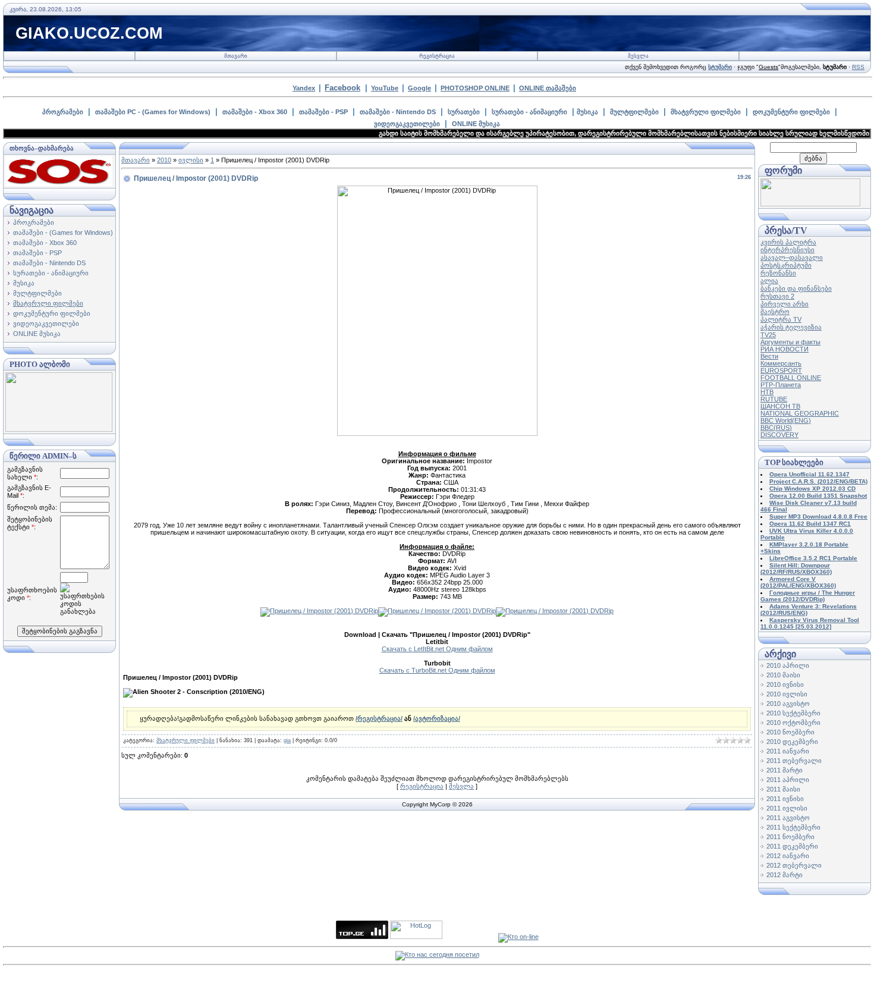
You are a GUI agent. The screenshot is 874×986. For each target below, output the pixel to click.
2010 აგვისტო (788, 703)
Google (419, 88)
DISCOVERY (779, 434)
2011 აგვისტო (788, 817)
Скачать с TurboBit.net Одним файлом (437, 670)
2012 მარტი (784, 874)
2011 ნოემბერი (790, 836)
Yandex (304, 88)
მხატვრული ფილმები (706, 111)
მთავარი (235, 56)
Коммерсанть (780, 363)
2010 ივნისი (785, 684)
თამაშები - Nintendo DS (398, 111)
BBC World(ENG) (785, 420)
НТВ (767, 391)
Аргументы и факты (790, 342)
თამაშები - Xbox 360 (254, 111)
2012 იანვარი (787, 855)
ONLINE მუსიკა (476, 123)
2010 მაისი (783, 675)
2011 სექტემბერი (793, 827)
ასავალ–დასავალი (791, 257)
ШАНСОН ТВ (780, 406)
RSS (858, 67)
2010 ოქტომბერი (793, 722)
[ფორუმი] (810, 204)
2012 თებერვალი (794, 865)
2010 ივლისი (786, 694)
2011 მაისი (783, 789)
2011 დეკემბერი (792, 846)
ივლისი (190, 160)
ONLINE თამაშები (547, 88)
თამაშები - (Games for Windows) (63, 232)
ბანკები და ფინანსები (796, 288)
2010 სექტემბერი (793, 713)
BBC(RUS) (776, 427)
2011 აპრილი (787, 779)
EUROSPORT (781, 370)
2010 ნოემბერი (790, 732)
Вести (769, 356)
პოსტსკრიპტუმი (786, 265)
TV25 (768, 334)
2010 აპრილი (787, 665)
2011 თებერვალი (794, 760)
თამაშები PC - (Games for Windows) (152, 111)
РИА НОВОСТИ (784, 349)
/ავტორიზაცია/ (436, 718)
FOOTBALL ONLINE (790, 377)
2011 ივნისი (785, 798)
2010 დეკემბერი (792, 741)
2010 (164, 160)
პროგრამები (62, 111)
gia (287, 740)
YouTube (384, 88)
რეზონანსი (778, 273)
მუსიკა (587, 111)
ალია (769, 280)
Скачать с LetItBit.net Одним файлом (437, 648)
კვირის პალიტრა (788, 242)
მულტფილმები (634, 111)
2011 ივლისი (786, 808)
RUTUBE (773, 399)
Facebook (342, 87)
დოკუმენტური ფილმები (791, 111)
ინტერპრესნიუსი (787, 249)
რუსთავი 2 (777, 296)
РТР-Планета (780, 384)
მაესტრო (775, 311)
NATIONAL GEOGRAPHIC (799, 413)
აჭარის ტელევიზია (791, 327)
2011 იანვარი (787, 751)
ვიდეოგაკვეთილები (407, 123)
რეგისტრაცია (437, 56)
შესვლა (638, 56)
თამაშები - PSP (323, 111)
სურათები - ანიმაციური (529, 111)
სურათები (464, 111)
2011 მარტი (784, 770)
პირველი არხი (784, 303)
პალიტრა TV (780, 319)
